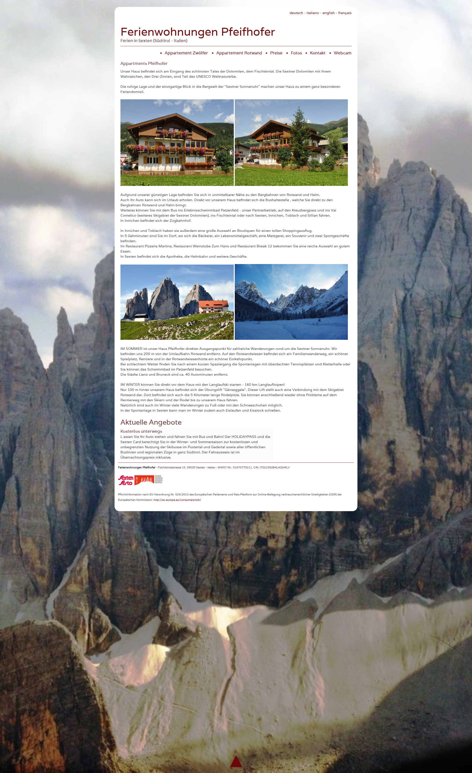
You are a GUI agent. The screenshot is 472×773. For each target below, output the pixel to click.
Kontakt (317, 53)
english (329, 13)
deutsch (296, 13)
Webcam (343, 53)
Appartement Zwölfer (186, 53)
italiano (313, 13)
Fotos (296, 53)
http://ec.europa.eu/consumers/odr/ (177, 500)
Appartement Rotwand (239, 53)
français (345, 13)
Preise (276, 53)
